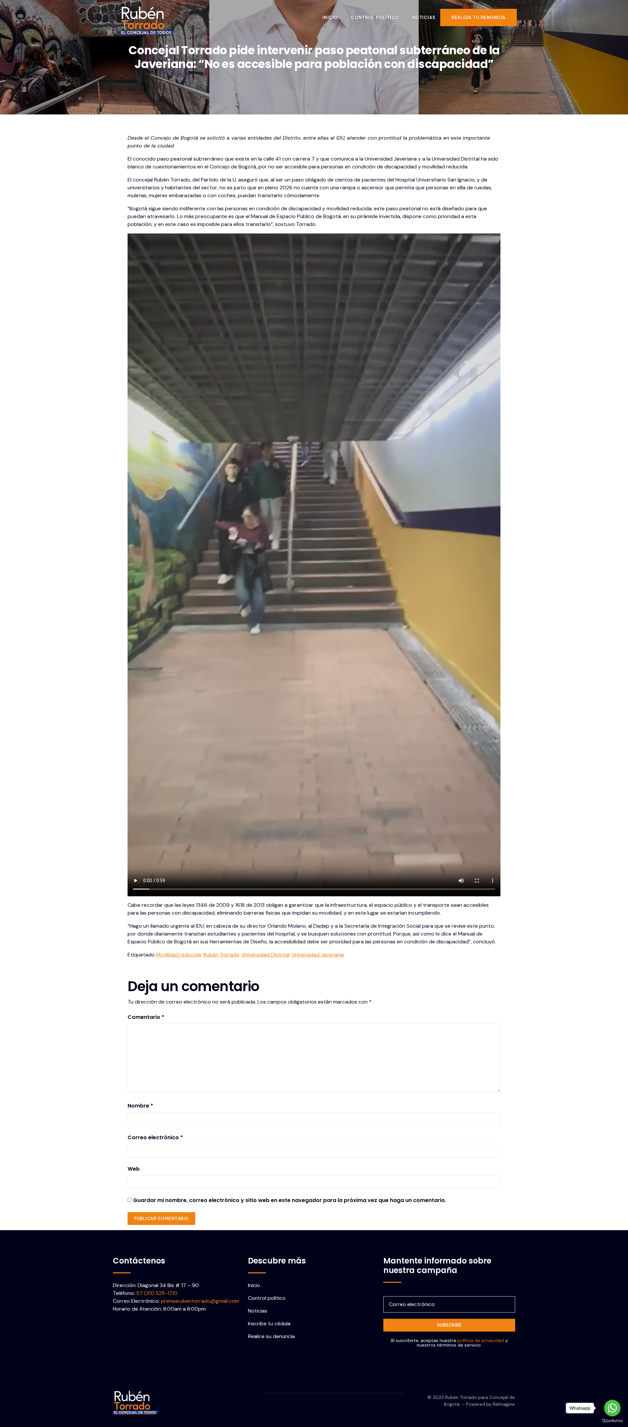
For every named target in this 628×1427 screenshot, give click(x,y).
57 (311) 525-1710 (157, 1293)
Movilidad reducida (178, 954)
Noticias (423, 17)
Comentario (146, 1017)
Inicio (330, 17)
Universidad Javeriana (318, 954)
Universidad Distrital (265, 954)
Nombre (140, 1105)
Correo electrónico (155, 1137)
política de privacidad (480, 1340)
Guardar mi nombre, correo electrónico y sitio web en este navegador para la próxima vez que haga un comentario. (289, 1200)
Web (134, 1169)
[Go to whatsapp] (612, 1408)
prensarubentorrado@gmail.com (200, 1301)
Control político (375, 17)
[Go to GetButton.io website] (612, 1420)
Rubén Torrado (221, 954)
